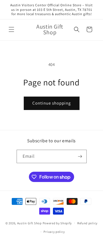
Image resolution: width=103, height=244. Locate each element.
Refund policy (87, 223)
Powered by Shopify (57, 223)
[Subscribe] (80, 156)
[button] (11, 29)
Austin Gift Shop (29, 223)
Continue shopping (51, 103)
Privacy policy (54, 232)
